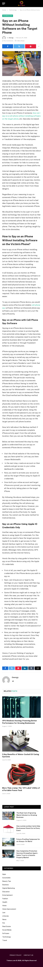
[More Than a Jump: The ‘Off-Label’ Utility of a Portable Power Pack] (21, 774)
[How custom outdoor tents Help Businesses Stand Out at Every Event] (8, 829)
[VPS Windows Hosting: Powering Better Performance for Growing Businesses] (21, 707)
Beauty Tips (6, 881)
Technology (7, 15)
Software (5, 933)
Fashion (5, 898)
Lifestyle (5, 916)
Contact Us (28, 955)
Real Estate (6, 926)
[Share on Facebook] (7, 46)
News (4, 919)
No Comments (8, 41)
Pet (3, 923)
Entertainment (7, 895)
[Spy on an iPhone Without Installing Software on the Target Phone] (21, 63)
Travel (4, 940)
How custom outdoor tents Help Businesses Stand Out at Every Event (28, 828)
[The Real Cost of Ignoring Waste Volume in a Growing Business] (8, 816)
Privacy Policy (16, 955)
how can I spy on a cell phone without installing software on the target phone (21, 116)
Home (4, 905)
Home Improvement (9, 909)
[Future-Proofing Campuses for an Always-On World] (8, 842)
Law (3, 912)
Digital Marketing (8, 888)
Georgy (11, 37)
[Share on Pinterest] (30, 46)
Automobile (6, 878)
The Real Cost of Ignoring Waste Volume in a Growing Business (26, 815)
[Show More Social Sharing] (39, 46)
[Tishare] (21, 3)
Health (4, 902)
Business (5, 885)
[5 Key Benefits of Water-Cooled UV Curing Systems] (21, 741)
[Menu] (3, 3)
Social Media (6, 930)
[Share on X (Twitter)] (19, 46)
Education (6, 892)
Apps (4, 874)
